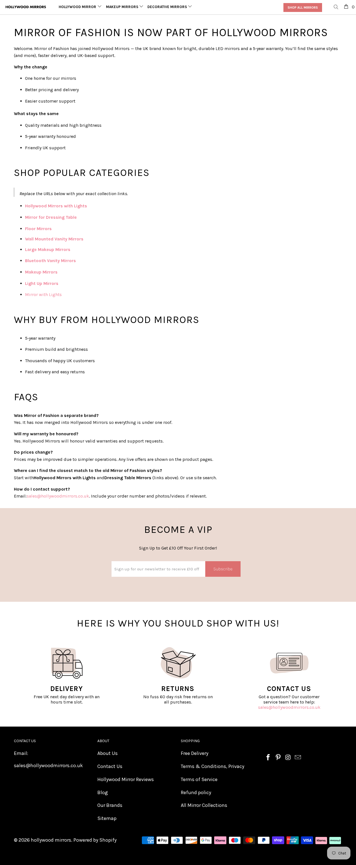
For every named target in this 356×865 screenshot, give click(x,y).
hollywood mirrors (51, 840)
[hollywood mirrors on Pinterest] (278, 757)
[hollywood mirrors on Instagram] (288, 757)
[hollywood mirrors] (26, 7)
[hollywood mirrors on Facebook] (268, 757)
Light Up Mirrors (41, 283)
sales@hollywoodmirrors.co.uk (289, 707)
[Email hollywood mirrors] (298, 757)
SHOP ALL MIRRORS (303, 7)
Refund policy (196, 792)
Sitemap (107, 818)
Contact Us (109, 766)
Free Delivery (194, 753)
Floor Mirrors (38, 228)
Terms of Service (199, 779)
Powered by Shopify (95, 840)
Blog (102, 792)
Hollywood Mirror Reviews (125, 779)
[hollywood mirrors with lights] (87, 205)
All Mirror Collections (204, 805)
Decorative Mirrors (167, 7)
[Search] (336, 7)
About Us (107, 753)
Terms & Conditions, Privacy (212, 766)
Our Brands (109, 805)
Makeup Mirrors (122, 7)
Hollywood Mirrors (79, 7)
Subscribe (223, 568)
